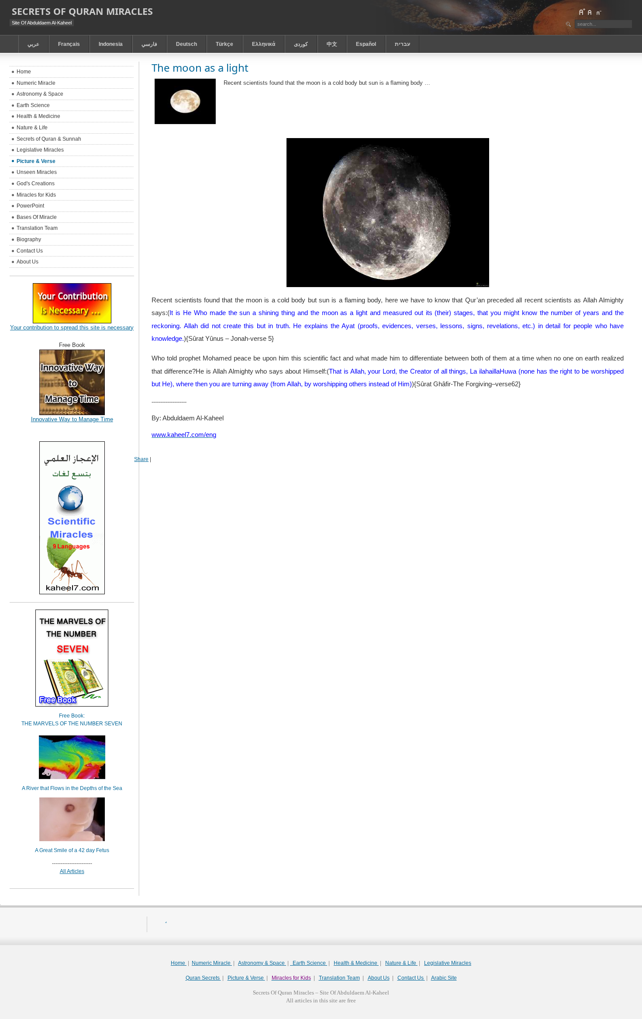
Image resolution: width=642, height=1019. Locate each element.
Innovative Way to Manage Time (72, 419)
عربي (33, 44)
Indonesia (111, 44)
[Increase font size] (581, 11)
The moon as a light (200, 67)
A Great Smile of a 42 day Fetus (72, 850)
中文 (332, 44)
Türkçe (224, 44)
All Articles (72, 871)
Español (366, 44)
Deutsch (186, 44)
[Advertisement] (321, 1015)
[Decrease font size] (598, 11)
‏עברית (402, 44)
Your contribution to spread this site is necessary (72, 327)
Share (141, 459)
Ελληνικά (263, 44)
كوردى (301, 44)
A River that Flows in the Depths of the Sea (72, 788)
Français (69, 44)
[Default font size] (590, 11)
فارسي (149, 44)
